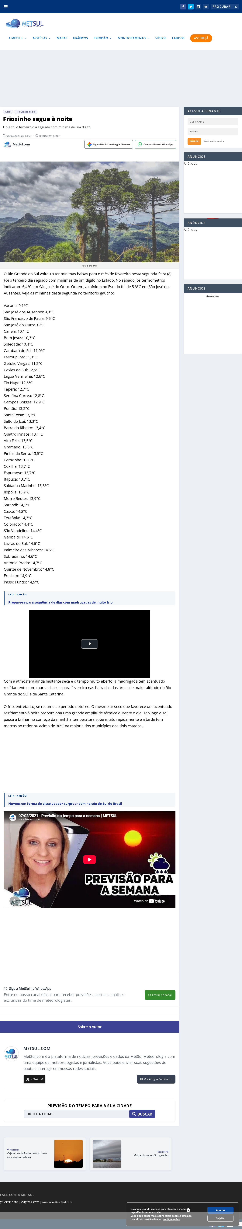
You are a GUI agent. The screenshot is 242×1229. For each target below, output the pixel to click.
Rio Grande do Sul (26, 111)
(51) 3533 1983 (9, 1202)
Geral (8, 111)
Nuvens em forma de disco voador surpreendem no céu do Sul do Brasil (65, 803)
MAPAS (62, 38)
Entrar (194, 141)
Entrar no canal (162, 995)
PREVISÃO (101, 38)
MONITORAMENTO (132, 38)
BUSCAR (144, 1114)
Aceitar (220, 1210)
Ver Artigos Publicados (158, 1079)
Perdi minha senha (213, 141)
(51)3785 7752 (30, 1202)
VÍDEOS (160, 38)
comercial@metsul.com (57, 1202)
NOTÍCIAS (40, 38)
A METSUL (16, 38)
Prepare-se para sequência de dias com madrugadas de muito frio (60, 602)
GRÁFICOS (80, 38)
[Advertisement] (121, 1220)
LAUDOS (178, 38)
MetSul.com (21, 144)
